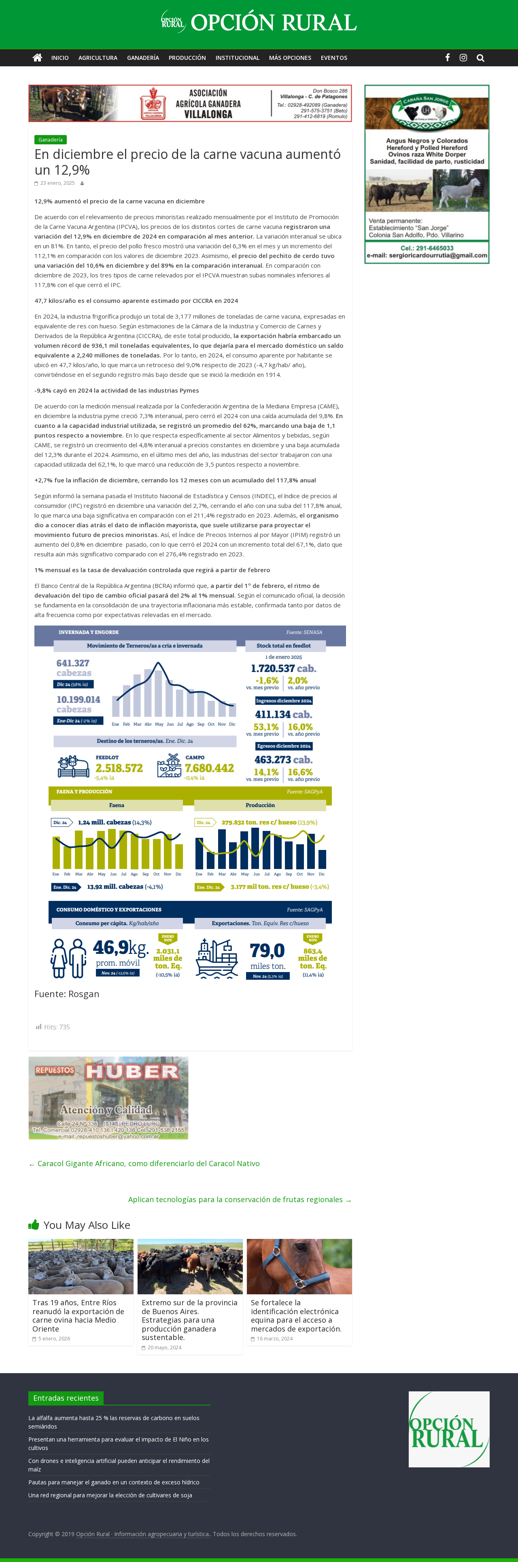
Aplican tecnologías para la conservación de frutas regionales (240, 1199)
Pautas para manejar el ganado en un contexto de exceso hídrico (114, 1482)
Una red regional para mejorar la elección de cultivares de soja (110, 1495)
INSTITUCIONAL (237, 57)
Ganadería (143, 57)
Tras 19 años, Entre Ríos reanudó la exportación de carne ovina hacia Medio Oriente (78, 1316)
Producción (187, 57)
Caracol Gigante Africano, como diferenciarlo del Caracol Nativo (144, 1163)
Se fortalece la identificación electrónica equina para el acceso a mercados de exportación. (296, 1316)
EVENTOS (334, 57)
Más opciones (290, 57)
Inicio (60, 57)
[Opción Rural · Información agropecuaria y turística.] (37, 57)
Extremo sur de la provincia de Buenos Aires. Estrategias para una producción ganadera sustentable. (190, 1320)
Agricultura (98, 57)
